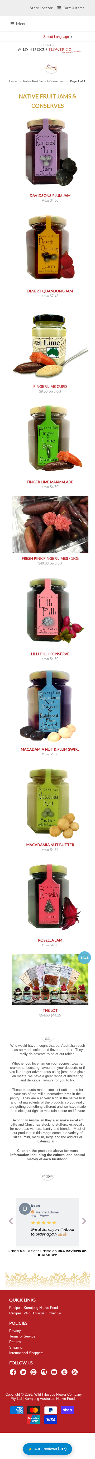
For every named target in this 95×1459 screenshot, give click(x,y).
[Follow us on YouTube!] (55, 1374)
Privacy (15, 1331)
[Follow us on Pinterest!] (34, 1374)
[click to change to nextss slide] (84, 1222)
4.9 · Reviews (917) (50, 1448)
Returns (15, 1342)
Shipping (15, 1347)
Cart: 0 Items (73, 8)
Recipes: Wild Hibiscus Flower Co (35, 1313)
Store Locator (41, 8)
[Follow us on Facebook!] (14, 1374)
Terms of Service (22, 1336)
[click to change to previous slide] (10, 1222)
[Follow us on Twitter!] (24, 1374)
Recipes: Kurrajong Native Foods (34, 1308)
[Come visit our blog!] (65, 1374)
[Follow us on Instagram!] (45, 1374)
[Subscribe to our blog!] (75, 1374)
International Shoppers (26, 1353)
